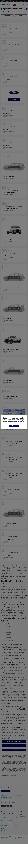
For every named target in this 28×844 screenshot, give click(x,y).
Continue (14, 425)
